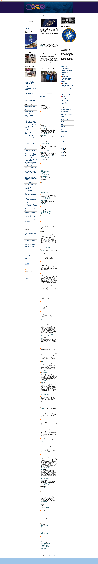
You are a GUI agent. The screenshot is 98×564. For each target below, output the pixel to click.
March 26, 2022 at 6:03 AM (45, 436)
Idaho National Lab (42, 45)
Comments (28, 271)
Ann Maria (42, 152)
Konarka (62, 121)
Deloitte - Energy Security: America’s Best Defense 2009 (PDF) (30, 143)
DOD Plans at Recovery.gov (29, 146)
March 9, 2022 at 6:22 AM (45, 346)
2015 (63, 141)
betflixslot (42, 301)
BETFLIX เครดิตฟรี (44, 372)
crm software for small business (46, 211)
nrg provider (43, 135)
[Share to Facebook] (50, 93)
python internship (43, 542)
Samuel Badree (43, 200)
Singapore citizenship (44, 182)
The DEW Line (64, 98)
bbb (41, 348)
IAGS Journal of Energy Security (30, 242)
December (65, 142)
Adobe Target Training (44, 501)
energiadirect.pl (43, 128)
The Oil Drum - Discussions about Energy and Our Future (67, 79)
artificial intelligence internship (45, 543)
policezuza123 (43, 438)
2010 (63, 152)
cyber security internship (44, 545)
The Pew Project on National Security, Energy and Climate (67, 94)
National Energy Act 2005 (29, 93)
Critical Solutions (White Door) (66, 114)
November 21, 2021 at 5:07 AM (45, 192)
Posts (27, 269)
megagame (51, 289)
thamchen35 (43, 536)
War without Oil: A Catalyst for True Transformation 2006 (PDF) (30, 172)
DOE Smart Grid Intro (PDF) (29, 236)
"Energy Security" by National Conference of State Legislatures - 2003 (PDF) (31, 178)
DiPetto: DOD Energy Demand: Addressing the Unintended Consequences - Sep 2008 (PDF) (30, 193)
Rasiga (42, 510)
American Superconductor (65, 109)
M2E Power (63, 124)
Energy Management (44, 113)
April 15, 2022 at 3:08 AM (45, 478)
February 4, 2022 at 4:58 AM (45, 213)
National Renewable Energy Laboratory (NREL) (29, 247)
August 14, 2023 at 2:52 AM (45, 502)
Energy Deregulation (54, 114)
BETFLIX (42, 274)
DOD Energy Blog (28, 258)
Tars (41, 504)
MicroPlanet (63, 126)
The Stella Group (64, 134)
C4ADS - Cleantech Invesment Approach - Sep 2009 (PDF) (30, 191)
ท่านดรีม (42, 261)
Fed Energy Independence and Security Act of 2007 (30, 101)
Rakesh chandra (43, 176)
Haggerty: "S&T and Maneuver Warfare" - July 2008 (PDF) (30, 202)
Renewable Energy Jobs (66, 91)
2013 (63, 148)
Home (47, 553)
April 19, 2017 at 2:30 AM (45, 133)
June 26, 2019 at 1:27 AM (45, 143)
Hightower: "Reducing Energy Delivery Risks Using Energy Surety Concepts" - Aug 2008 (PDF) (30, 209)
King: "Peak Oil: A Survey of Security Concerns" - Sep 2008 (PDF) (30, 216)
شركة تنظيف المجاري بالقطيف (45, 488)
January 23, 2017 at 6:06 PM (45, 126)
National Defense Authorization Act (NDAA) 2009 (30, 86)
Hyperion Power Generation (66, 119)
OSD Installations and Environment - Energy (28, 249)
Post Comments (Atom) (51, 555)
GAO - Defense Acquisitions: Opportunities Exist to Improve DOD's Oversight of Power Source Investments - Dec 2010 (30, 112)
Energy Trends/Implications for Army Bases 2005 (30, 151)
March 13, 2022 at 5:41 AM (45, 370)
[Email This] (47, 93)
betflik (42, 273)
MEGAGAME (50, 242)
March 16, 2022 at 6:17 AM (45, 394)
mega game (52, 334)
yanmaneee (43, 163)
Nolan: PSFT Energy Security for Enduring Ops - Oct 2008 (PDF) (30, 219)
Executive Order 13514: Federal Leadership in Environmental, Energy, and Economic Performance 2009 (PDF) (30, 83)
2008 (63, 155)
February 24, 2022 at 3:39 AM (45, 247)
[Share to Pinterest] (51, 93)
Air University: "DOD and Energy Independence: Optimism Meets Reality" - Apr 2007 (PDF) (30, 182)
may (41, 419)
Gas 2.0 (63, 74)
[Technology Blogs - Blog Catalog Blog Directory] (31, 255)
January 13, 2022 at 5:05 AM (45, 198)
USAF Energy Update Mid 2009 (30, 169)
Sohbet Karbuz (65, 76)
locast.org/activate (44, 218)
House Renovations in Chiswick (46, 483)
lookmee (42, 396)
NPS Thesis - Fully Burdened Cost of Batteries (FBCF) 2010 (30, 118)
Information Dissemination (67, 70)
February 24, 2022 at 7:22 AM (45, 271)
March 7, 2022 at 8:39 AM (45, 335)
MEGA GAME (43, 250)
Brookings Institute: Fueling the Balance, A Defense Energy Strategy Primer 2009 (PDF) (30, 130)
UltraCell (62, 136)
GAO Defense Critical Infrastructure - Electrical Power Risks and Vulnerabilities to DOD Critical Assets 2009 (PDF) (30, 154)
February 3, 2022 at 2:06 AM (45, 204)
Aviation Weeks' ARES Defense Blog (66, 103)
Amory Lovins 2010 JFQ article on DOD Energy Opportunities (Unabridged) (30, 185)
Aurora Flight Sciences (65, 111)
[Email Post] (45, 93)
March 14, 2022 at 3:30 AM (45, 380)
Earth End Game (65, 158)
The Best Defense (65, 68)
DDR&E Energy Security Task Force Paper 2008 (30, 135)
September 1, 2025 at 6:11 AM (45, 546)
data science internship (44, 541)
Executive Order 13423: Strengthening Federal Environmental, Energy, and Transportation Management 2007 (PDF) (30, 97)
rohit (41, 206)
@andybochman (27, 28)
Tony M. (42, 124)
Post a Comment (43, 548)
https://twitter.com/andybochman (46, 40)
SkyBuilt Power (64, 131)
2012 (63, 149)
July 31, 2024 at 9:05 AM (45, 508)
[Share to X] (49, 93)
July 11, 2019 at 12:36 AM (45, 150)
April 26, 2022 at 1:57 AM (45, 484)
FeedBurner (33, 22)
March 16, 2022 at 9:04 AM (45, 405)
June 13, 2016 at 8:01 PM (45, 109)
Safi (41, 194)
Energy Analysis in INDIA (45, 149)
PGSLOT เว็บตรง (43, 221)
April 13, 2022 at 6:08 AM (45, 467)
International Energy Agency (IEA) (30, 244)
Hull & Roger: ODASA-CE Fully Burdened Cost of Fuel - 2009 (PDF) (30, 213)
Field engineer (43, 159)
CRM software (47, 177)
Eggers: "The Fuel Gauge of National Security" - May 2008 (30, 197)
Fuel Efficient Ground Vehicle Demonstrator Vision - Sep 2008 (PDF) (30, 199)
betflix (46, 240)
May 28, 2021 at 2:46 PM (45, 174)
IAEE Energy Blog (65, 100)
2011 (63, 151)
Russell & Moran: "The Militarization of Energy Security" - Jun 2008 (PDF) (31, 225)
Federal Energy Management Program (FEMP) (30, 241)
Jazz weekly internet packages (45, 197)
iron (41, 145)
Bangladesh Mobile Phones (47, 185)
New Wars (64, 81)
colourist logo (43, 203)
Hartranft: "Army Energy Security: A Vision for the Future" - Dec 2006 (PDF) (31, 205)
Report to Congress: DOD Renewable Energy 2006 (29, 165)
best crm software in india (45, 212)
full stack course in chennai (45, 507)
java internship (43, 544)
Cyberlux (62, 116)
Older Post (56, 553)
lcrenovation (43, 480)
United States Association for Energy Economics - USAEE (67, 86)
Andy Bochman (28, 276)
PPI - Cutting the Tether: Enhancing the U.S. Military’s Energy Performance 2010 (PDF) (30, 121)
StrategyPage (64, 66)
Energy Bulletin (65, 72)
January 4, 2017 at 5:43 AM (45, 122)
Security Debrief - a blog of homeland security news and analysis (67, 89)
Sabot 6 (62, 129)
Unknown (42, 111)
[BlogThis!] (48, 93)
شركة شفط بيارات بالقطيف (45, 487)
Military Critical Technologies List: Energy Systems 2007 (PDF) (31, 163)
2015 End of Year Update (66, 144)
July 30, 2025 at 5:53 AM (45, 521)
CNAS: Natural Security (66, 96)
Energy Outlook (65, 83)
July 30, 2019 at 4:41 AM (45, 157)
